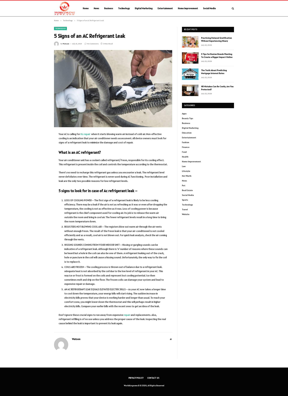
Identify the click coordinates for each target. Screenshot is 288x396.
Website (185, 214)
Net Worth (186, 176)
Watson (66, 44)
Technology (124, 8)
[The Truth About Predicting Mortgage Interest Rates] (190, 74)
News (96, 8)
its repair (85, 134)
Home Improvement (188, 8)
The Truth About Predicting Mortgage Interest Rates (214, 72)
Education (187, 132)
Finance (185, 147)
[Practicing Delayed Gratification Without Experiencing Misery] (190, 41)
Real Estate (187, 190)
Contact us (153, 378)
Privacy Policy (136, 378)
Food (184, 152)
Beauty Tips (187, 118)
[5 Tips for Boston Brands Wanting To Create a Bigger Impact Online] (190, 58)
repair (127, 315)
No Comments (93, 44)
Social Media (209, 8)
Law (184, 166)
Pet (183, 185)
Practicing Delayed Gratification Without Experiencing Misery (216, 39)
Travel (185, 209)
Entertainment (165, 8)
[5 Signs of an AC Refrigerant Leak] (113, 88)
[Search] (232, 8)
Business (108, 8)
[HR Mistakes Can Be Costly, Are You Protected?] (190, 90)
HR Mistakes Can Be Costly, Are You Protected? (217, 88)
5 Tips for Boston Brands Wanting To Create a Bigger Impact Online (216, 55)
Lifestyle (186, 171)
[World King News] (64, 8)
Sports (185, 200)
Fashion (185, 142)
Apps (184, 113)
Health (185, 156)
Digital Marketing (144, 8)
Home (86, 8)
